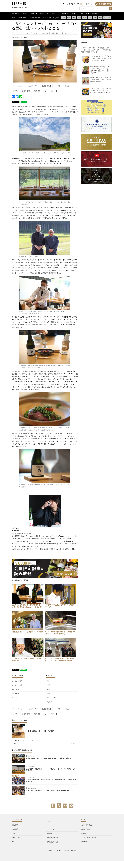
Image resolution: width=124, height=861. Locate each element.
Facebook (35, 731)
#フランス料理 (17, 681)
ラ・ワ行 (107, 17)
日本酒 (66, 86)
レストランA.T (32, 86)
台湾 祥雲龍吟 (46, 86)
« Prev (15, 744)
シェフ (33, 13)
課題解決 (15, 13)
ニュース (73, 13)
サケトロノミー (18, 86)
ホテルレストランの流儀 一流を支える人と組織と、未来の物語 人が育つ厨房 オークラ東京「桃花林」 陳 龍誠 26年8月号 (96, 50)
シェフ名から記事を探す (51, 17)
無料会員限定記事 (52, 842)
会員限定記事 (34, 17)
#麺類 (49, 693)
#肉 (48, 681)
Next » (73, 744)
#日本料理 (15, 689)
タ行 (79, 17)
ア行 (63, 17)
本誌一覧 (94, 13)
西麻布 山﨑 (26, 91)
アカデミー (63, 13)
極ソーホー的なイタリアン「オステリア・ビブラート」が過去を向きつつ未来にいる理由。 (100, 79)
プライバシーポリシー (88, 837)
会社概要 (84, 841)
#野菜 (49, 685)
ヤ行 (100, 17)
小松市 (58, 86)
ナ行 (84, 17)
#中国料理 (15, 693)
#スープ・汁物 (51, 697)
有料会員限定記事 (52, 837)
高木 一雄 (54, 91)
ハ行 (89, 17)
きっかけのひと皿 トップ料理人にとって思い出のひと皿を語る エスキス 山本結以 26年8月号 (100, 58)
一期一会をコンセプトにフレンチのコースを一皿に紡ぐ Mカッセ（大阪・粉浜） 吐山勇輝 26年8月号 (100, 90)
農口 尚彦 (37, 91)
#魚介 (49, 689)
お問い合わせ (85, 829)
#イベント (28, 37)
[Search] (110, 8)
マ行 (95, 17)
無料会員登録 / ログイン (89, 825)
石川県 (15, 91)
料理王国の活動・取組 (19, 17)
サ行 (74, 17)
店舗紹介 (24, 13)
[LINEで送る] (23, 102)
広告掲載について (87, 833)
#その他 (15, 697)
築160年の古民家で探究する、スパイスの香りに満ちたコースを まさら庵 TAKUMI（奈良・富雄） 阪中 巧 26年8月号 (101, 70)
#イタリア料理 (17, 685)
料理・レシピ (44, 13)
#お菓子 (49, 702)
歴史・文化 (84, 13)
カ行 (68, 17)
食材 (53, 13)
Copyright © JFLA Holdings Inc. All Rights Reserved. (62, 850)
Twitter (50, 731)
